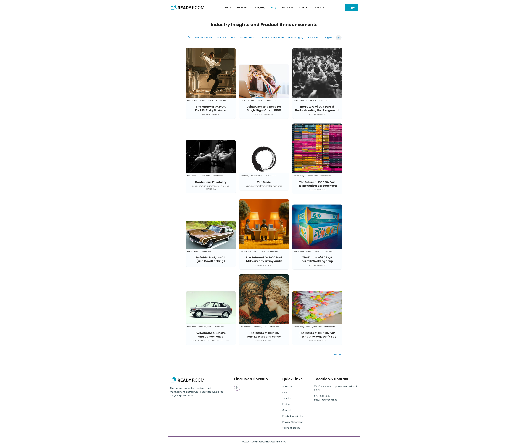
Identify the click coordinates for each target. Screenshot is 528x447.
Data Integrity (295, 37)
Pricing (286, 404)
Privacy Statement (292, 422)
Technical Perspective (271, 37)
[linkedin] (237, 388)
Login (352, 7)
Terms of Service (291, 428)
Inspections (314, 37)
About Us (319, 7)
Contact (304, 7)
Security (286, 398)
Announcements (203, 37)
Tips (233, 37)
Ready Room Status (292, 416)
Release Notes (247, 37)
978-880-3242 (322, 396)
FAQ (284, 392)
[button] (189, 37)
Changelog (259, 7)
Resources (287, 7)
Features (242, 7)
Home (228, 7)
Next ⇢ (337, 354)
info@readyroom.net (325, 399)
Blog (273, 7)
